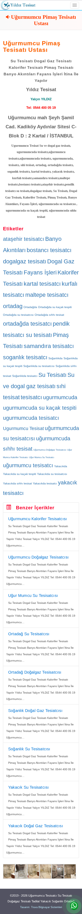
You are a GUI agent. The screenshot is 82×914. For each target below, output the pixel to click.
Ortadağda (30, 307)
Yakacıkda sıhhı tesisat (17, 483)
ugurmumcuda (60, 397)
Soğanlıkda (55, 358)
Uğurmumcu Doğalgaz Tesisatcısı (49, 450)
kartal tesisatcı (42, 283)
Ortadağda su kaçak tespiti (55, 307)
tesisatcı (31, 397)
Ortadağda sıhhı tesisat (49, 314)
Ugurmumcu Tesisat (23, 428)
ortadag (12, 306)
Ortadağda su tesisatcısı (18, 314)
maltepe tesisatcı (46, 294)
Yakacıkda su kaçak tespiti (19, 473)
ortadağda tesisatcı (27, 323)
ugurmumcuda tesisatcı (31, 418)
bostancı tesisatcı (49, 250)
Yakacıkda (60, 466)
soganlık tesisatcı (25, 357)
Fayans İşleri (40, 272)
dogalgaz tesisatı (24, 261)
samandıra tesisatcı (49, 346)
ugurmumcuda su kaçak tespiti (39, 408)
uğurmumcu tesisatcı (28, 465)
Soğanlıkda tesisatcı (24, 375)
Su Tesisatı (52, 374)
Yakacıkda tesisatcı (45, 483)
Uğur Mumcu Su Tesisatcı (41, 457)
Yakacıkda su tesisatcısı (52, 473)
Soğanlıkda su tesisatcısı (39, 366)
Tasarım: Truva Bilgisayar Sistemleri (41, 907)
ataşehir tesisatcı (23, 239)
